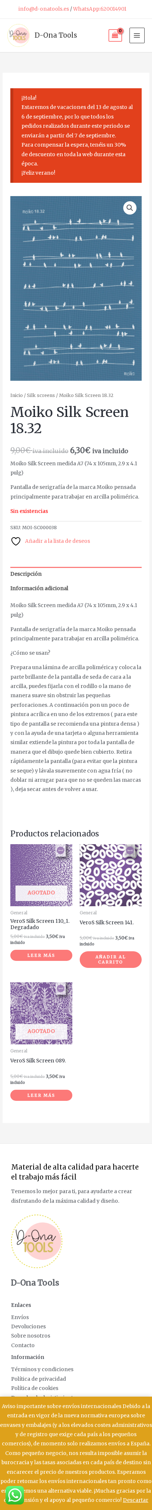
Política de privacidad (38, 1379)
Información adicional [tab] (39, 588)
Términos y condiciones (42, 1369)
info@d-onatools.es (43, 9)
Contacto (23, 1345)
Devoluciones (28, 1327)
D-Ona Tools (56, 35)
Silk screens (41, 395)
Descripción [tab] (26, 574)
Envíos (20, 1317)
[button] (130, 208)
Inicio (16, 395)
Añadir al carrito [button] (111, 959)
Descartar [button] (135, 1500)
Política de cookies (34, 1388)
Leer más (41, 955)
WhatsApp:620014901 (100, 9)
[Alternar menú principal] (137, 35)
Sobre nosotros (30, 1336)
